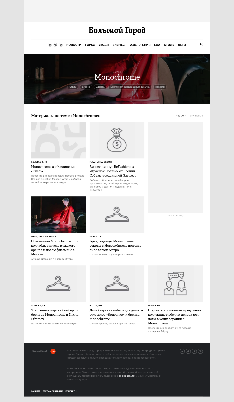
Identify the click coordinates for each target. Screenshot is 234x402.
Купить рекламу (176, 216)
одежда (100, 87)
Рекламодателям (53, 391)
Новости (96, 236)
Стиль (72, 87)
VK (184, 351)
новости (160, 87)
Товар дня (38, 305)
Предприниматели (43, 236)
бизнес (86, 87)
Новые (180, 115)
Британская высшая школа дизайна (130, 87)
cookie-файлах (127, 376)
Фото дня (96, 305)
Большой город (39, 352)
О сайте (35, 391)
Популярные (195, 115)
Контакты (71, 391)
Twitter (190, 351)
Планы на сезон (101, 162)
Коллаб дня (39, 162)
